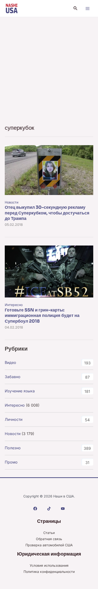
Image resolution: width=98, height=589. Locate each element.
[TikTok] (49, 508)
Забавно (12, 376)
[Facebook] (35, 508)
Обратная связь (49, 539)
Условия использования (49, 565)
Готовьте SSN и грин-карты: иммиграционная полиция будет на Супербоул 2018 (42, 315)
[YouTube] (63, 508)
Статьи (49, 533)
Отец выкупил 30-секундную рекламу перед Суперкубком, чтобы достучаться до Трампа (47, 213)
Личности (13, 419)
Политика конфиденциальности (49, 572)
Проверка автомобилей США (49, 545)
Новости (11, 202)
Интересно (14, 305)
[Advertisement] (49, 68)
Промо (11, 462)
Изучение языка (20, 391)
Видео (10, 362)
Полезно (13, 447)
